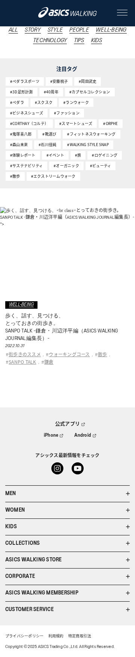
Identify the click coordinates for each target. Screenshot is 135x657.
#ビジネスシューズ (26, 113)
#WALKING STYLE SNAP (88, 144)
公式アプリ (67, 424)
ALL (13, 30)
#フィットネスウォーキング (91, 134)
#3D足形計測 (21, 92)
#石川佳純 (47, 144)
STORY (32, 30)
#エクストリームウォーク (53, 176)
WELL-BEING (111, 30)
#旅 (78, 155)
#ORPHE (110, 123)
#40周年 (51, 92)
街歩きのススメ (25, 354)
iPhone (51, 435)
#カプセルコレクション (89, 92)
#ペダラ (17, 102)
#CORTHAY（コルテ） (29, 123)
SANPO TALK (22, 361)
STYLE (55, 30)
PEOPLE (78, 30)
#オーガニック (66, 165)
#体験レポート (23, 155)
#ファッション (67, 113)
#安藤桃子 (59, 81)
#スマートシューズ (75, 123)
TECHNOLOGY (50, 40)
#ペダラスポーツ (24, 81)
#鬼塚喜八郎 (21, 134)
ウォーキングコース (69, 354)
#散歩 (15, 176)
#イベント (55, 155)
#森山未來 (19, 144)
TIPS (79, 40)
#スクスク (43, 102)
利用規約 (56, 636)
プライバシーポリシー (24, 636)
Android (83, 435)
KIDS (96, 40)
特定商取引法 (79, 636)
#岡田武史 (87, 81)
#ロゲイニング (104, 155)
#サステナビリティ (26, 165)
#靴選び (49, 134)
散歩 (102, 354)
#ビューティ (100, 165)
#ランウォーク (76, 102)
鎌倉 (48, 361)
